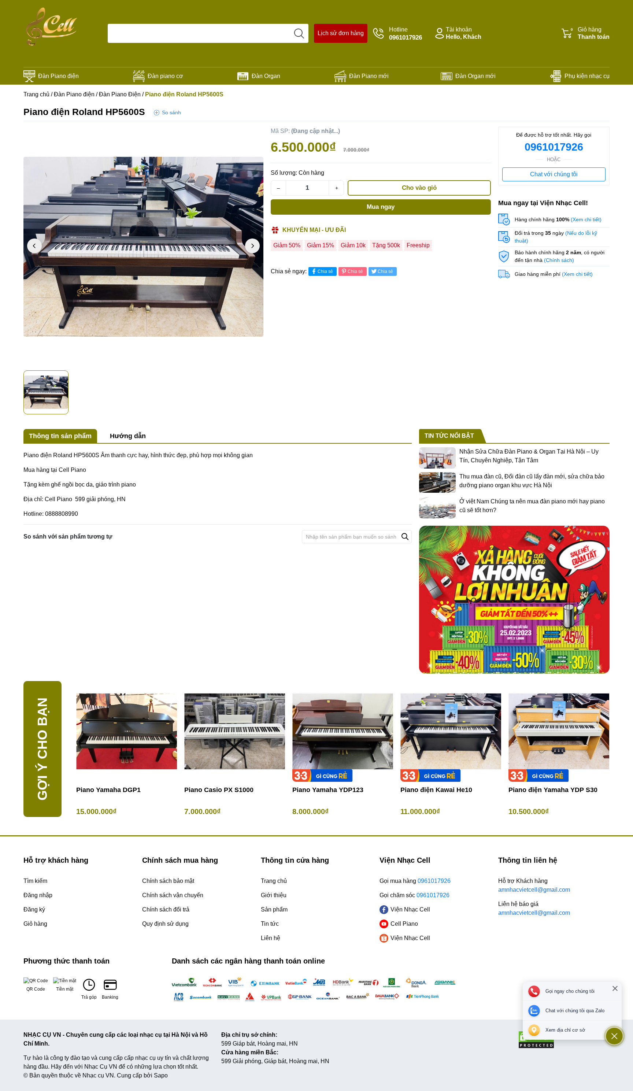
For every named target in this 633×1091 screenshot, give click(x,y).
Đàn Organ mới (475, 76)
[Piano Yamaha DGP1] (126, 731)
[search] (299, 33)
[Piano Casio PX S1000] (234, 731)
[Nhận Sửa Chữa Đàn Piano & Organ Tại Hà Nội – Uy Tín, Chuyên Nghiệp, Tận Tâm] (437, 458)
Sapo (161, 1075)
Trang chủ (36, 94)
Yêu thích (249, 134)
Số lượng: (284, 173)
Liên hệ (270, 938)
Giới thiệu (273, 895)
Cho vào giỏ (419, 187)
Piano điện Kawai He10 (436, 790)
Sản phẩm (274, 909)
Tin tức (270, 924)
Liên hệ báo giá (534, 908)
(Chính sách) (559, 260)
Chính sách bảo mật (168, 881)
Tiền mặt (64, 989)
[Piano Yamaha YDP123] (342, 731)
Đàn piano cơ (165, 76)
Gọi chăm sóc (414, 895)
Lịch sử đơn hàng (341, 33)
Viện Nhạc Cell (410, 909)
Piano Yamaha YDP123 (327, 790)
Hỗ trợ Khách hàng (534, 885)
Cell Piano (404, 924)
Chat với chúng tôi (554, 174)
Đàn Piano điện (58, 76)
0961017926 (554, 147)
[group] (143, 247)
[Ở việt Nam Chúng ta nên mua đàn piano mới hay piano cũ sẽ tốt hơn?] (437, 507)
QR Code (35, 989)
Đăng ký (34, 909)
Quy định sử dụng (165, 924)
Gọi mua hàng (415, 881)
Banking (110, 997)
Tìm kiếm (35, 881)
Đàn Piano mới (369, 76)
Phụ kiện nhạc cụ (587, 76)
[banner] (514, 600)
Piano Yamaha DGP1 (108, 790)
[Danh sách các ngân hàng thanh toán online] (316, 989)
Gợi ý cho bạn (42, 749)
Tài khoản (463, 33)
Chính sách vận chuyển (172, 895)
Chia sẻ (325, 271)
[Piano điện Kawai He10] (450, 731)
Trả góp (89, 997)
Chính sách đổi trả (165, 909)
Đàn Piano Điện (120, 94)
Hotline (405, 33)
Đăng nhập (37, 895)
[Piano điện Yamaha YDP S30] (558, 731)
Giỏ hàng (590, 33)
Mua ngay (381, 206)
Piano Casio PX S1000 (218, 790)
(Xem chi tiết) (586, 219)
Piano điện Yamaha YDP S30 (552, 790)
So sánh (171, 112)
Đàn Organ (266, 76)
